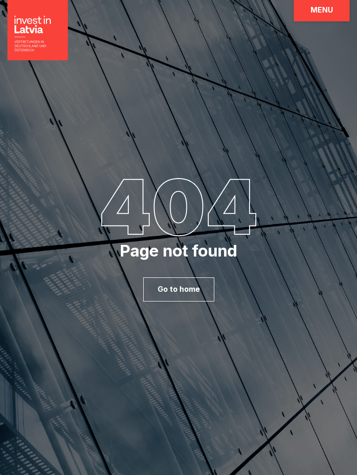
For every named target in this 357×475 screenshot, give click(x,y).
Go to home (179, 289)
